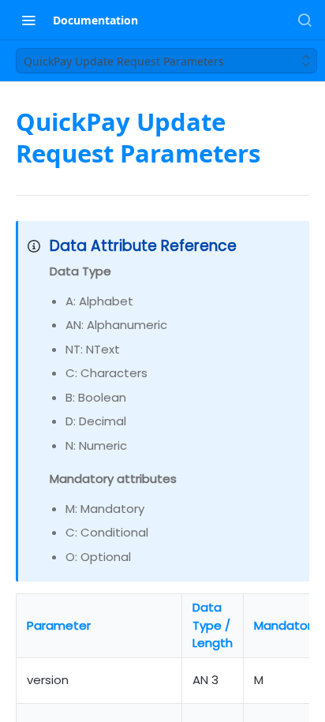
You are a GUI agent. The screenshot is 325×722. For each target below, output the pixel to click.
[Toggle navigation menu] (28, 19)
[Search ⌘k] (304, 19)
